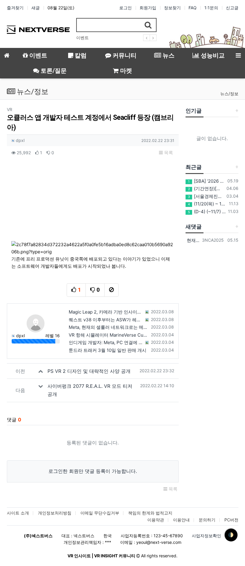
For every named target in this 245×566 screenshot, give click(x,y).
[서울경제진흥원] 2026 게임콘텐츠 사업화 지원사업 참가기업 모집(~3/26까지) (206, 196)
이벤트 (82, 37)
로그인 (125, 7)
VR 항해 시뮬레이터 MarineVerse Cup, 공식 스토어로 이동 (109, 335)
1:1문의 (211, 7)
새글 (35, 7)
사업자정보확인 (206, 535)
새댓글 (194, 226)
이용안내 (181, 519)
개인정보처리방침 (54, 512)
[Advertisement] (92, 201)
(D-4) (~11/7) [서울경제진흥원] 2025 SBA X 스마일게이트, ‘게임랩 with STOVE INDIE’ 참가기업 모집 (207, 211)
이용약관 (155, 519)
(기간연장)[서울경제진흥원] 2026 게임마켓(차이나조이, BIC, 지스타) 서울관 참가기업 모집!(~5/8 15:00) (206, 188)
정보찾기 (172, 7)
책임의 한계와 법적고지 (150, 512)
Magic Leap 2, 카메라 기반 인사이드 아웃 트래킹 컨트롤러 (106, 312)
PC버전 (231, 519)
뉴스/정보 (229, 93)
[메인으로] (7, 55)
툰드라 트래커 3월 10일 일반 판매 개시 (107, 350)
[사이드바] (238, 55)
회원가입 (148, 7)
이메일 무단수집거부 (99, 512)
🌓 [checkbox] (231, 535)
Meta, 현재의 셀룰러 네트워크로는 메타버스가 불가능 (109, 327)
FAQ (193, 7)
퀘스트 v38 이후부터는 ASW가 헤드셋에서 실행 (106, 320)
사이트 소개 (18, 512)
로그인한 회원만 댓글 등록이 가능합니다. (92, 471)
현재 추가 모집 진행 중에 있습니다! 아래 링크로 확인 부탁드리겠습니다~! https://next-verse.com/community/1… (193, 240)
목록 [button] (168, 152)
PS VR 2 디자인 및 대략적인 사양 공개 (89, 371)
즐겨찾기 (15, 7)
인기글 (194, 111)
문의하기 (207, 519)
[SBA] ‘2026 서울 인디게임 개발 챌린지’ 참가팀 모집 (206, 181)
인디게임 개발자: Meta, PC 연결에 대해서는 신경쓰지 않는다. (106, 342)
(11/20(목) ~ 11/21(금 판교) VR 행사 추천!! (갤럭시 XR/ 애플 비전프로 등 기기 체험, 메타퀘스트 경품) (207, 204)
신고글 (232, 7)
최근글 (194, 167)
